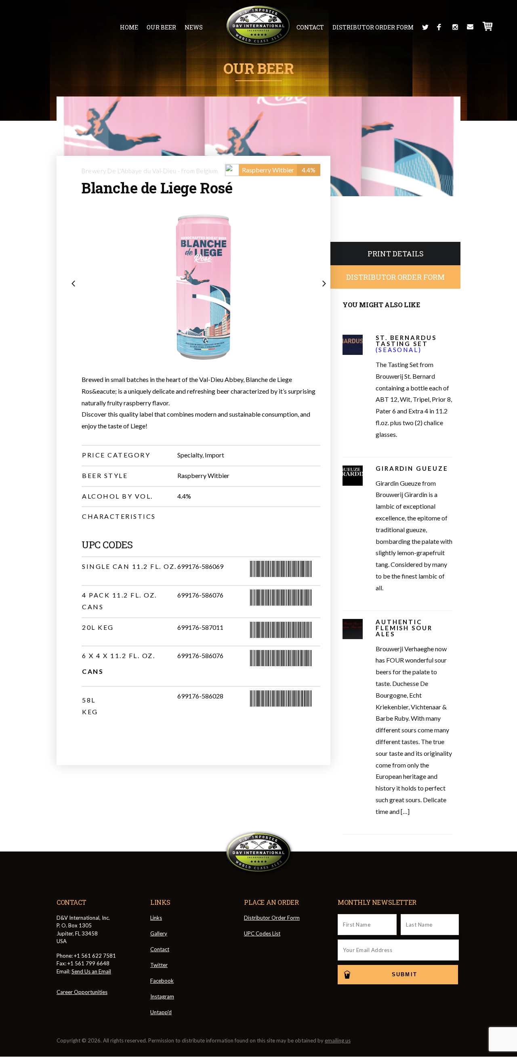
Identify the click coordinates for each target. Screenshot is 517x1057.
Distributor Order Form (373, 27)
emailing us (338, 1040)
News (194, 27)
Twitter (425, 27)
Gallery (158, 933)
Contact (310, 27)
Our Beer (161, 27)
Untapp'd (161, 1012)
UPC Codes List (262, 933)
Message (470, 27)
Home (129, 27)
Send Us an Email (91, 971)
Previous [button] (75, 284)
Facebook (440, 27)
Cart (488, 26)
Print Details (396, 253)
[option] (201, 287)
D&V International (258, 26)
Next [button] (326, 284)
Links (156, 917)
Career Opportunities (82, 992)
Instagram (455, 27)
